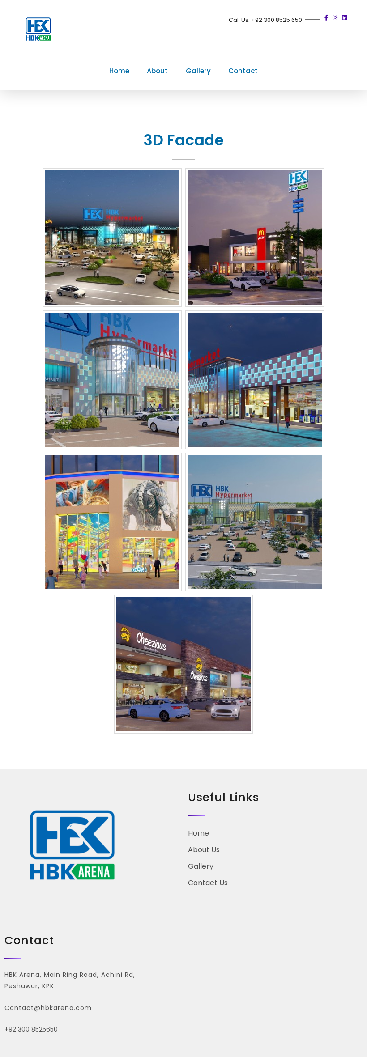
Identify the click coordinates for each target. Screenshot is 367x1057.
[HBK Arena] (38, 31)
